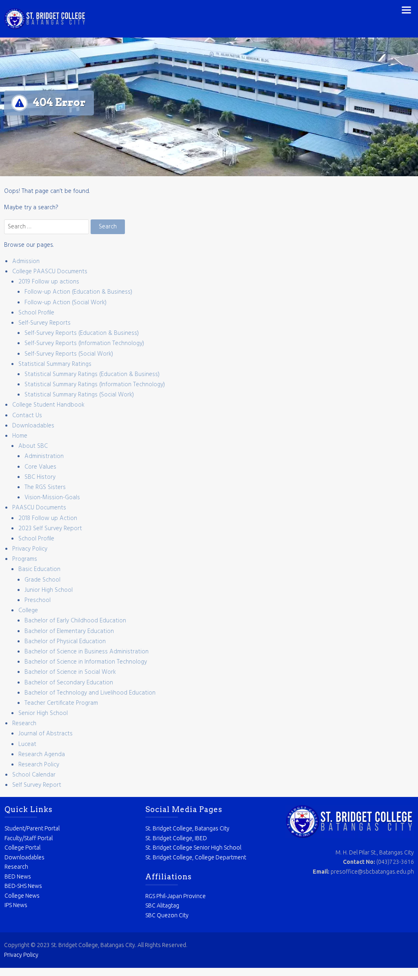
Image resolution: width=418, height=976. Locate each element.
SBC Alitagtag (162, 905)
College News (22, 895)
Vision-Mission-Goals (52, 497)
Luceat (27, 744)
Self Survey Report (36, 785)
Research (24, 723)
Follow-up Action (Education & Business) (78, 292)
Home (19, 436)
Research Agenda (41, 754)
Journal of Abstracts (45, 734)
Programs (24, 559)
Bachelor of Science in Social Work (70, 672)
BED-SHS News (23, 886)
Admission (26, 261)
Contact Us (27, 415)
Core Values (40, 467)
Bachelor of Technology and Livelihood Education (90, 693)
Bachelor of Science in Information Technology (85, 662)
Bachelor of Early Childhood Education (75, 621)
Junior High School (48, 590)
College (28, 610)
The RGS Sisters (45, 487)
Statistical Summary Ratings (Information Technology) (94, 385)
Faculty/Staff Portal (28, 838)
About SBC (33, 446)
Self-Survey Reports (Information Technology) (84, 343)
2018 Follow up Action (47, 518)
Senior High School (43, 713)
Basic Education (39, 569)
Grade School (42, 580)
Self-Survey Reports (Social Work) (68, 354)
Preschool (37, 600)
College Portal (22, 847)
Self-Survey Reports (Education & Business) (81, 333)
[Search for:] (47, 227)
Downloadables (33, 426)
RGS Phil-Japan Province (175, 896)
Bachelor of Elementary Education (69, 631)
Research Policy (38, 765)
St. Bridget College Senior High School (193, 847)
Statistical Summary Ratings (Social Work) (79, 395)
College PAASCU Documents (49, 272)
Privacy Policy (29, 549)
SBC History (40, 477)
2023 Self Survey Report (50, 528)
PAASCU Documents (39, 508)
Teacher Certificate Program (61, 703)
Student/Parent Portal (32, 828)
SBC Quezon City (167, 915)
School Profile (36, 313)
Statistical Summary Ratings (54, 364)
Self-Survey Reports (44, 323)
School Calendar (34, 775)
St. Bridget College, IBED (176, 838)
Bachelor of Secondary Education (68, 683)
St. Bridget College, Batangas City (187, 828)
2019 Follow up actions (48, 282)
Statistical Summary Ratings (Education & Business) (92, 374)
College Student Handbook (48, 405)
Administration (44, 456)
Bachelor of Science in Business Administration (86, 652)
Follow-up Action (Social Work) (65, 303)
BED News (17, 876)
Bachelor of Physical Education (65, 641)
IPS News (15, 905)
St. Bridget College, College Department (195, 857)
